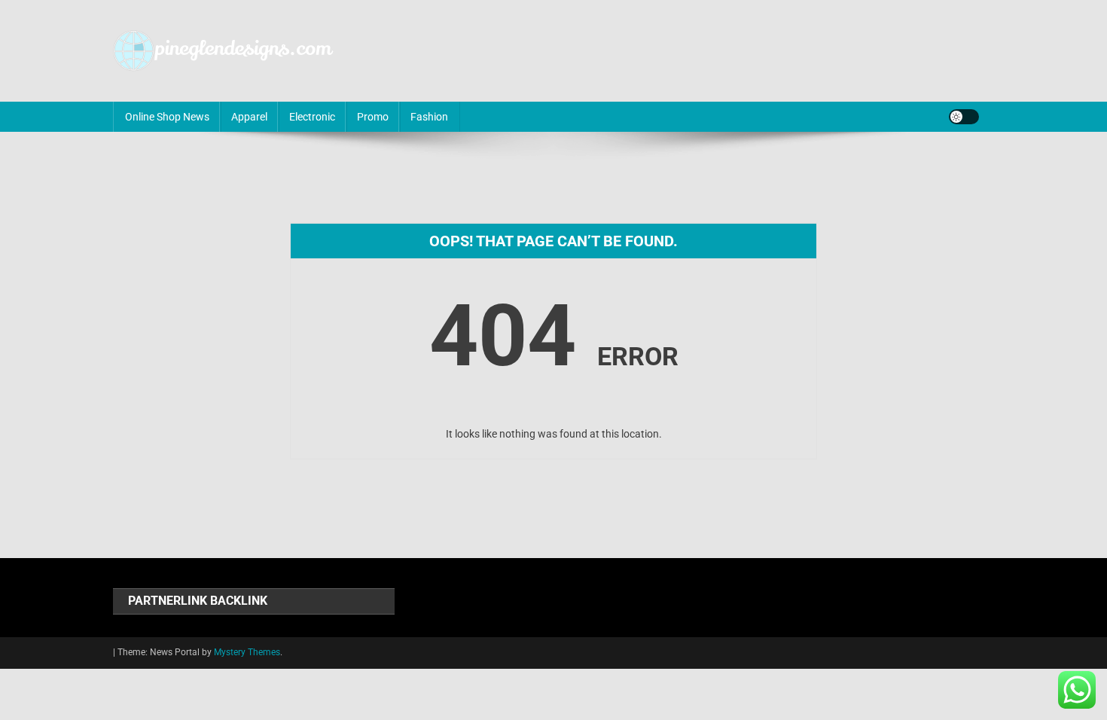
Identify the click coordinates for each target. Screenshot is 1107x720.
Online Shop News (167, 117)
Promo (373, 117)
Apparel (249, 117)
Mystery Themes (247, 652)
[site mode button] (964, 116)
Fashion (429, 117)
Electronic (312, 117)
